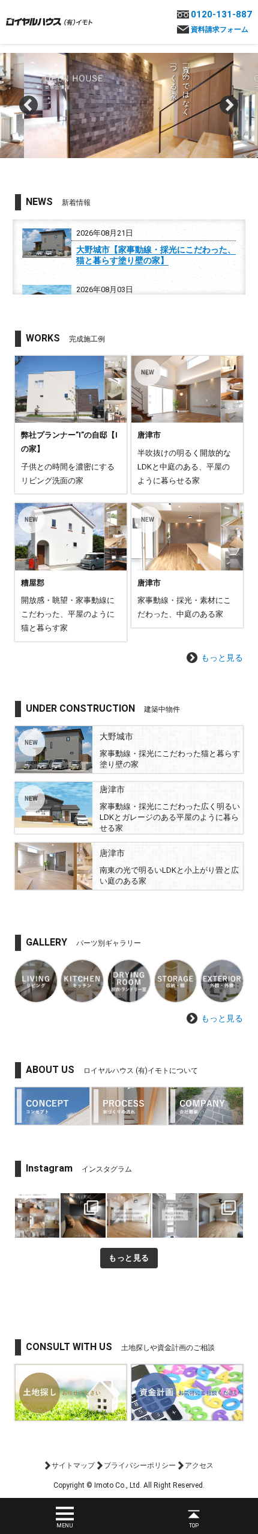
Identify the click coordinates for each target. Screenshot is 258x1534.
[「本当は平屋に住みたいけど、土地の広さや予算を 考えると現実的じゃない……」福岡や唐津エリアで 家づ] (129, 1215)
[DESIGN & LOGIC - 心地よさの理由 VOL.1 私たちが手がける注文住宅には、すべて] (83, 1215)
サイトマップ (73, 1465)
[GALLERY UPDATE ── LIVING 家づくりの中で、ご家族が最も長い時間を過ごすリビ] (37, 1215)
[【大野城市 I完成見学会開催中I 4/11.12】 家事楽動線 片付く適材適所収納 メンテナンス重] (221, 1215)
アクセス (199, 1465)
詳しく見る (71, 425)
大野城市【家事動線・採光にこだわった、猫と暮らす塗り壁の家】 (156, 255)
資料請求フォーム (219, 29)
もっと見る (222, 657)
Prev (28, 105)
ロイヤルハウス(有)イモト (49, 21)
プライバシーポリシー (140, 1465)
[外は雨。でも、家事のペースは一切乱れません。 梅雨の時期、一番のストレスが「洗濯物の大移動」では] (174, 1215)
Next (229, 105)
